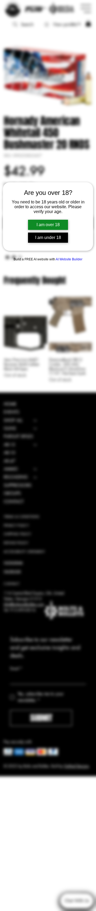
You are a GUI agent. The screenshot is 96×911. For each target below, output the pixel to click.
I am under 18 (48, 237)
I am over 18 (48, 224)
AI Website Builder (69, 259)
